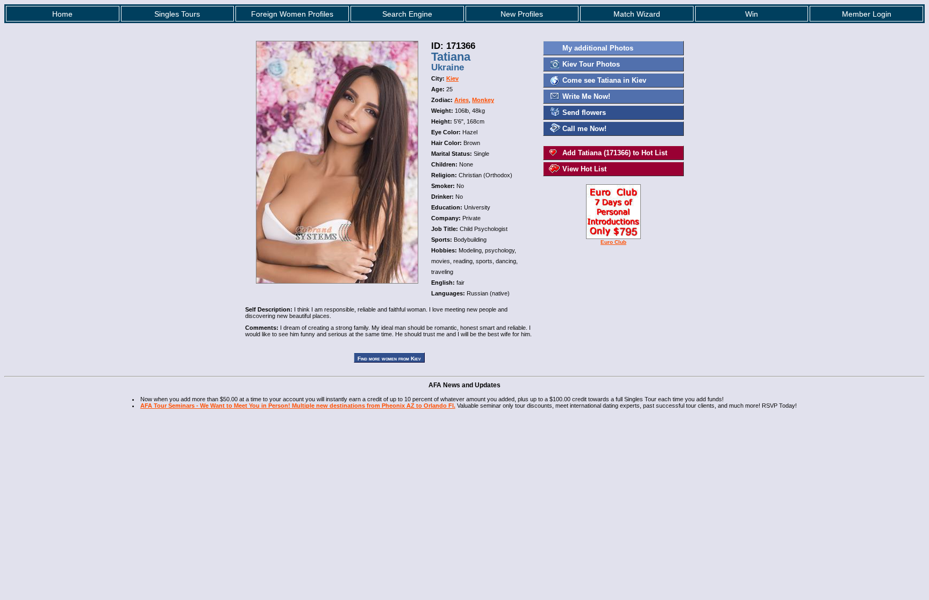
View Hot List (584, 169)
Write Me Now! (586, 96)
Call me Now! (584, 129)
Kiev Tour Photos (591, 64)
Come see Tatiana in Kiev (604, 80)
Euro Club (613, 242)
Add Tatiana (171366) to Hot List (614, 153)
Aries (461, 100)
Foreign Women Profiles (292, 14)
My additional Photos (597, 48)
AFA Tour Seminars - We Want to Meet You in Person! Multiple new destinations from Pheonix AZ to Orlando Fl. (297, 405)
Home (62, 14)
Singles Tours (177, 14)
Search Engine (407, 14)
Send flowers (584, 113)
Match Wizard (636, 14)
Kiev (452, 78)
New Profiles (522, 14)
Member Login (866, 14)
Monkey (483, 100)
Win (751, 14)
